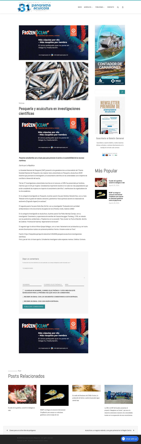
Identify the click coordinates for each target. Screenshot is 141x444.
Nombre (26, 284)
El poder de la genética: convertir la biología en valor (117, 182)
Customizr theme (43, 440)
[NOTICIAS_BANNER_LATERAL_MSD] (110, 55)
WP (26, 440)
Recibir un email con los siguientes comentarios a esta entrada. (51, 297)
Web (66, 284)
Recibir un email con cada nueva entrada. (41, 301)
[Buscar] (122, 92)
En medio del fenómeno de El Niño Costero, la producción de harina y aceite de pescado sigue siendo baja (85, 398)
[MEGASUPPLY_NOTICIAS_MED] (53, 135)
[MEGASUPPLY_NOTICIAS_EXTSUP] (53, 42)
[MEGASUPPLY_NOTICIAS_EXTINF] (53, 336)
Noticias (21, 103)
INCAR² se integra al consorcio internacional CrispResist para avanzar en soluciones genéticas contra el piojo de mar (116, 196)
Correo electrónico (53, 284)
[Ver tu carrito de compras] (122, 7)
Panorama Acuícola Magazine (31, 438)
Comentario (28, 268)
